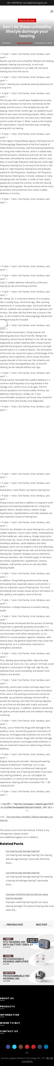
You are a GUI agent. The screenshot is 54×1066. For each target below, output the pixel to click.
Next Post (41, 924)
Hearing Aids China (27, 20)
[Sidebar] (3, 323)
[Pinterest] (33, 1047)
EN (27, 1052)
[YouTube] (27, 1047)
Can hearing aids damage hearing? (23, 851)
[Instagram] (21, 1047)
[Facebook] (8, 1047)
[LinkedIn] (46, 1047)
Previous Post (15, 924)
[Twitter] (14, 1047)
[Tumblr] (40, 1047)
